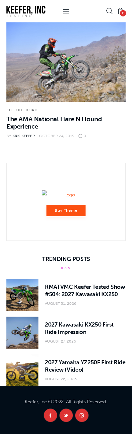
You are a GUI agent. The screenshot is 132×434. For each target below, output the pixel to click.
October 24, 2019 (56, 136)
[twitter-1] (66, 415)
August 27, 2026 (60, 341)
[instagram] (82, 415)
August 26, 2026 (61, 379)
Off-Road (27, 110)
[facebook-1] (50, 415)
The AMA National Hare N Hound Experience (54, 122)
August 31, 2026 (60, 303)
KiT (9, 110)
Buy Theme (66, 210)
